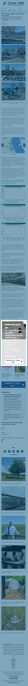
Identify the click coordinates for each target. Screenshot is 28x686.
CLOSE (25, 321)
